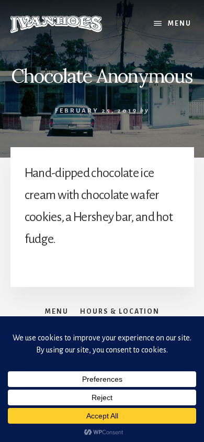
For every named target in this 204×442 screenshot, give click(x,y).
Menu (179, 23)
